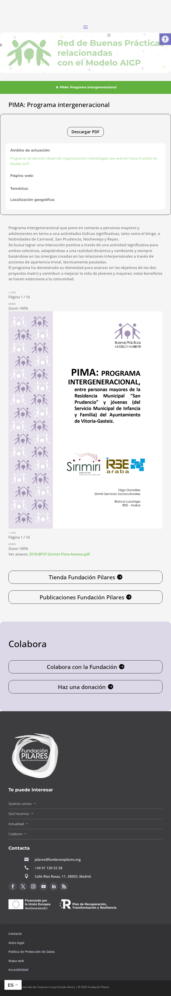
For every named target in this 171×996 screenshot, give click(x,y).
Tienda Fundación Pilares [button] (82, 577)
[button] (165, 39)
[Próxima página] (14, 292)
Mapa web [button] (16, 961)
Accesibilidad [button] (18, 970)
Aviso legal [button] (16, 943)
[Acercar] (14, 304)
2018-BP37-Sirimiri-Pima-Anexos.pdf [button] (59, 554)
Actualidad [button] (16, 824)
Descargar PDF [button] (85, 131)
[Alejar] (10, 304)
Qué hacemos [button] (18, 813)
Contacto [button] (15, 933)
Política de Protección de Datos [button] (32, 952)
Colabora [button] (15, 834)
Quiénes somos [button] (20, 803)
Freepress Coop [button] (46, 987)
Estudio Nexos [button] (66, 987)
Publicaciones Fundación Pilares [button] (82, 597)
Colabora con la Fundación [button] (82, 667)
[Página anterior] (10, 292)
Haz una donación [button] (82, 687)
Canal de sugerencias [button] (30, 920)
